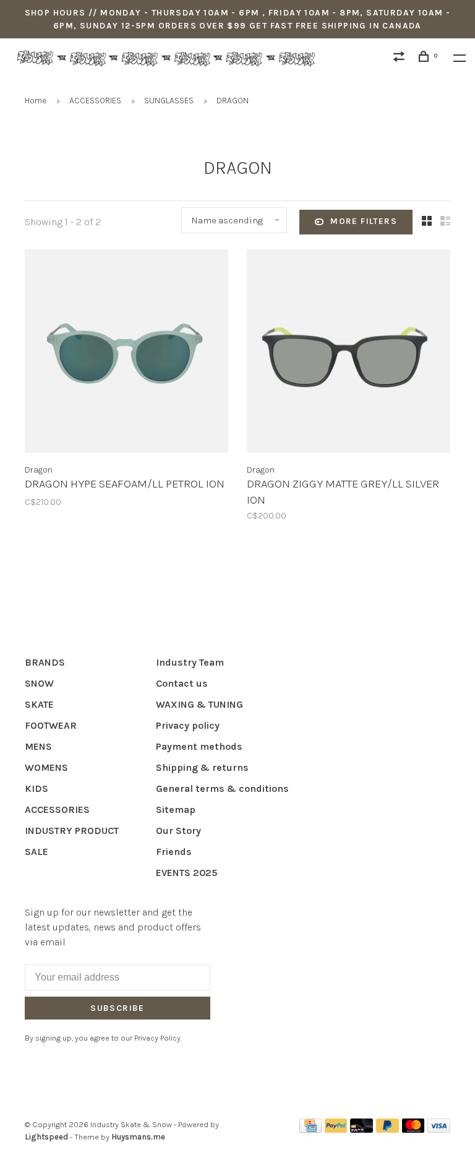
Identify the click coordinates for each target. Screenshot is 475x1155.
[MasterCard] (413, 1129)
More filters (363, 221)
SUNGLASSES (169, 100)
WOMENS (46, 767)
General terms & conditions (222, 788)
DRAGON (232, 100)
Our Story (178, 830)
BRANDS (45, 662)
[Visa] (438, 1129)
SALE (36, 851)
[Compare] (400, 58)
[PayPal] (336, 1129)
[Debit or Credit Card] (361, 1129)
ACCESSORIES (95, 100)
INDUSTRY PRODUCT (72, 830)
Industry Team (190, 662)
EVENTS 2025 (186, 872)
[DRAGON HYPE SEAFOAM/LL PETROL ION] (126, 353)
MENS (38, 746)
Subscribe (117, 1008)
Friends (174, 851)
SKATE (39, 704)
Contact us (182, 683)
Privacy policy (188, 725)
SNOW (39, 683)
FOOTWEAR (51, 725)
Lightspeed (46, 1136)
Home (35, 100)
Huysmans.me (138, 1136)
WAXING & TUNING (199, 704)
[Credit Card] (310, 1129)
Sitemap (175, 809)
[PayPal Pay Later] (387, 1129)
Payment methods (199, 746)
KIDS (36, 788)
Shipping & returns (202, 767)
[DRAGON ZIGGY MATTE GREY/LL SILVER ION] (348, 353)
